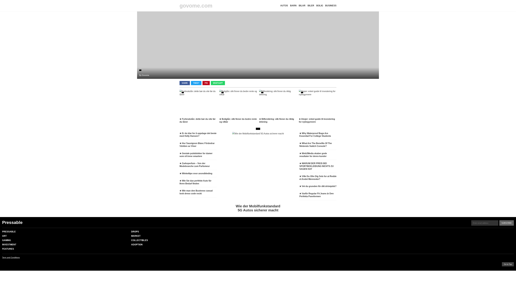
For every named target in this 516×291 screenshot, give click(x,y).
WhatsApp (218, 83)
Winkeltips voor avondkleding (197, 173)
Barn (293, 5)
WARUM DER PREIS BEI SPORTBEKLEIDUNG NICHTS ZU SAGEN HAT (316, 166)
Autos (284, 5)
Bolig (319, 5)
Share (185, 83)
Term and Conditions (11, 257)
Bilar (302, 5)
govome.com (196, 6)
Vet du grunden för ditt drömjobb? (319, 186)
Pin (206, 83)
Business (330, 5)
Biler (311, 5)
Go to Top (508, 264)
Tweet (196, 83)
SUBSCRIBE (506, 223)
